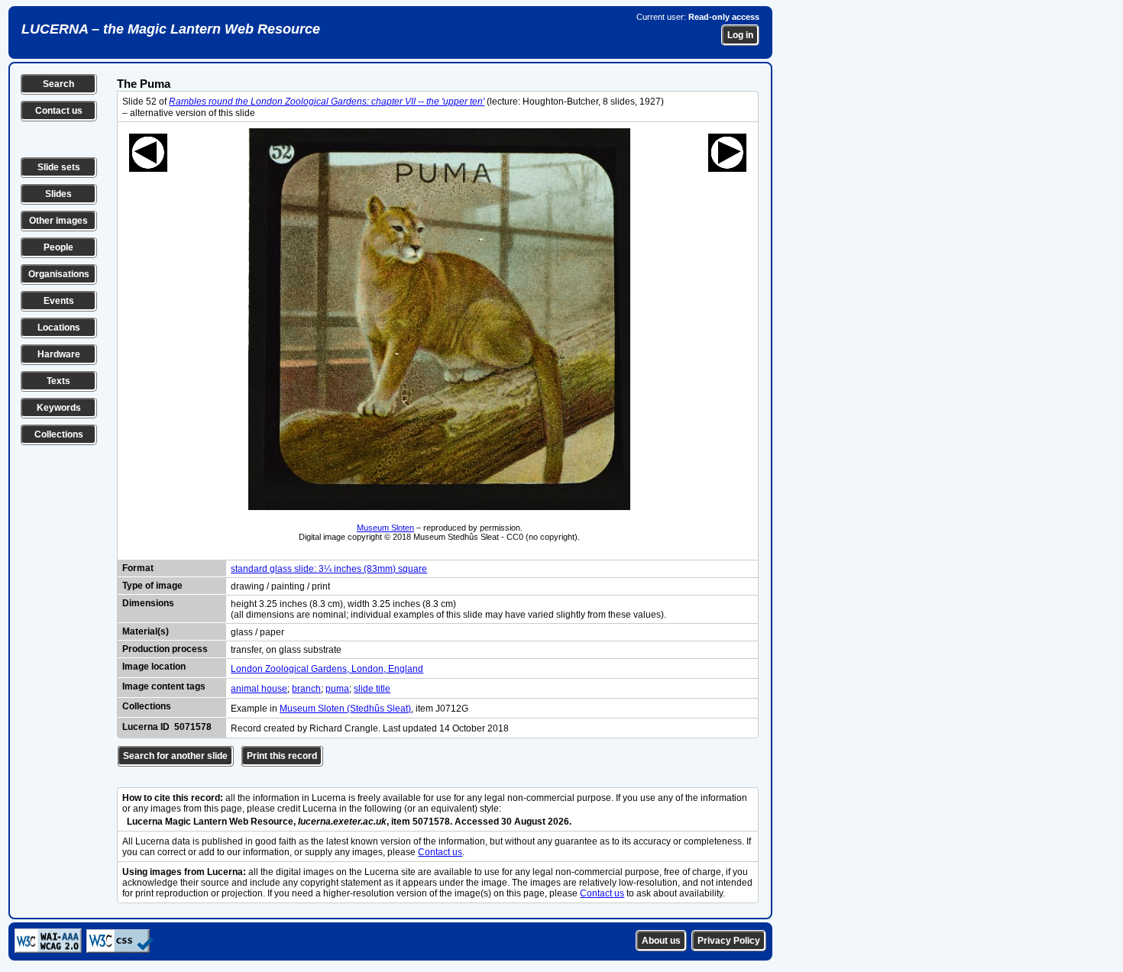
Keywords (59, 407)
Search (58, 84)
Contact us (59, 110)
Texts (58, 381)
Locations (58, 327)
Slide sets (58, 167)
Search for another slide (175, 756)
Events (59, 300)
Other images (58, 220)
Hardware (58, 354)
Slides (58, 194)
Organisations (58, 274)
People (58, 247)
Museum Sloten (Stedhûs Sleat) (345, 708)
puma (337, 688)
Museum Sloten (385, 527)
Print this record (282, 756)
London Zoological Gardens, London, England (327, 669)
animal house (259, 688)
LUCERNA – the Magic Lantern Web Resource (170, 29)
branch (306, 688)
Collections (58, 434)
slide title (372, 688)
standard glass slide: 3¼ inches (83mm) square (329, 569)
